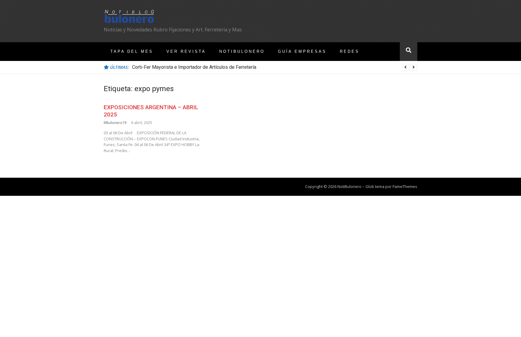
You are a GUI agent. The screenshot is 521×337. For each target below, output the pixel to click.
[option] (274, 67)
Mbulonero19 (115, 122)
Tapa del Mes (131, 51)
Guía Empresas (302, 51)
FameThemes (405, 186)
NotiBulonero (242, 51)
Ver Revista (186, 51)
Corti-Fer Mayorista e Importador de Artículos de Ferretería (194, 67)
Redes (349, 51)
